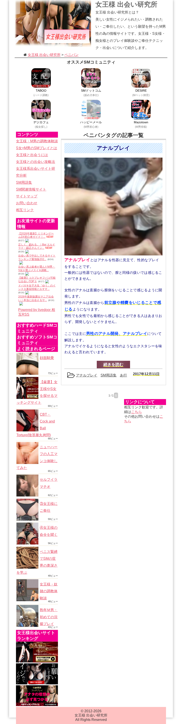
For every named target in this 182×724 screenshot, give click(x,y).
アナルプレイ (86, 375)
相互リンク (25, 210)
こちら (136, 412)
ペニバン (71, 55)
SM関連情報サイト (31, 189)
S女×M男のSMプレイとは (36, 148)
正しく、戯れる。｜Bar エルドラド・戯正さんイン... (36, 246)
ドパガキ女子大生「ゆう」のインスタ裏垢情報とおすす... (36, 287)
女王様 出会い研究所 (126, 4)
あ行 (123, 375)
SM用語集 (24, 182)
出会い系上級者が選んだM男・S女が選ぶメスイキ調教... (36, 268)
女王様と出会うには (32, 155)
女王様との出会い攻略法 (35, 162)
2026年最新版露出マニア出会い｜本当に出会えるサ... (36, 298)
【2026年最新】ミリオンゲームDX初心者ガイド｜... (36, 235)
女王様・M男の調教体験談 (37, 141)
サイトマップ (26, 196)
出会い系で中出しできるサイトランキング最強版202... (36, 257)
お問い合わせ (26, 203)
